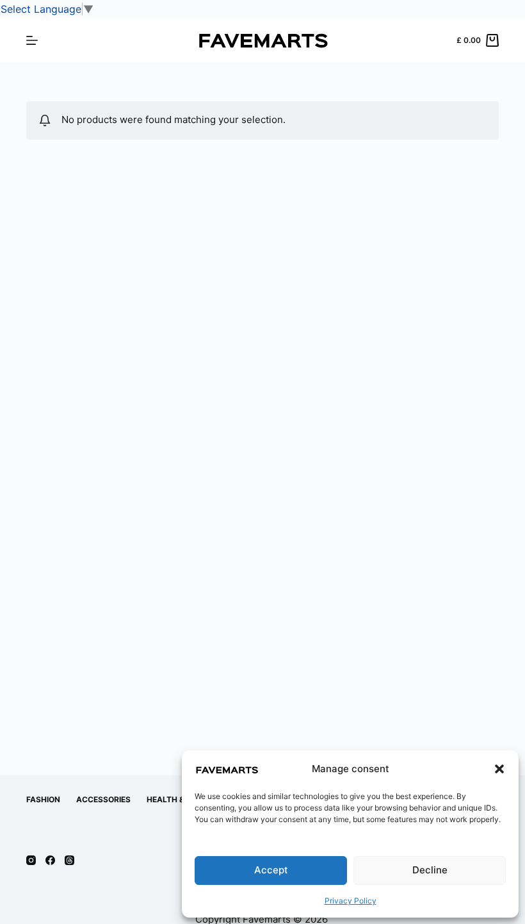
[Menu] (32, 40)
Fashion (43, 799)
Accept (271, 870)
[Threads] (69, 860)
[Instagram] (31, 860)
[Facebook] (50, 860)
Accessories (103, 799)
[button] (499, 769)
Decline (430, 870)
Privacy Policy (350, 900)
